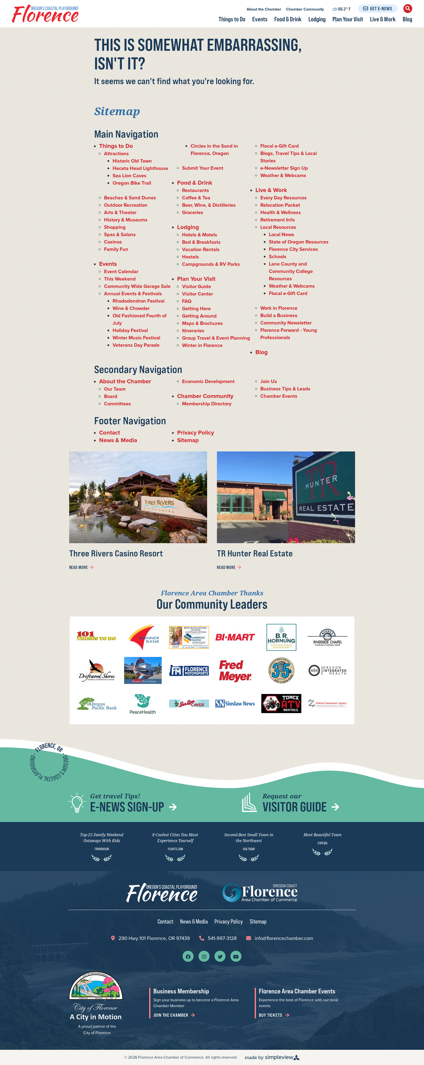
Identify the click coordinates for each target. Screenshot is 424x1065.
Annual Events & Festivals (133, 293)
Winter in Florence (202, 345)
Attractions (116, 153)
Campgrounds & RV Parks (211, 264)
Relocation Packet (280, 205)
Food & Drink (288, 19)
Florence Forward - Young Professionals (288, 333)
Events (259, 19)
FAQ (186, 301)
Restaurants (195, 190)
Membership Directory (206, 403)
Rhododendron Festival (138, 301)
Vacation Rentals (201, 249)
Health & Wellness (280, 212)
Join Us (268, 381)
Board (110, 396)
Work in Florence (278, 308)
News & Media (118, 440)
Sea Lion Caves (129, 175)
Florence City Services (293, 249)
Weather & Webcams (283, 175)
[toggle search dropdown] (407, 8)
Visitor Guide (196, 286)
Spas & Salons (120, 234)
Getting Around (199, 316)
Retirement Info (277, 219)
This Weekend (120, 278)
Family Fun (116, 249)
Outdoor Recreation (125, 205)
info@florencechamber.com (284, 938)
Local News (281, 234)
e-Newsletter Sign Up (284, 168)
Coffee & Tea (196, 197)
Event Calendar (121, 271)
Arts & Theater (120, 212)
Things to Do (232, 19)
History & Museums (125, 219)
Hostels (190, 256)
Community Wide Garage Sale (137, 286)
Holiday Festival (130, 330)
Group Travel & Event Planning (216, 338)
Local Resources (278, 227)
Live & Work (383, 19)
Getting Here (196, 308)
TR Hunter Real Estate (255, 553)
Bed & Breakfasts (201, 242)
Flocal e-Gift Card (279, 146)
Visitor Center (197, 293)
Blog (407, 19)
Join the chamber (171, 1015)
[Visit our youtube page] (236, 956)
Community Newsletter (286, 322)
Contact (109, 432)
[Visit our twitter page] (220, 956)
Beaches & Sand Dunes (130, 197)
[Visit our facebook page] (188, 956)
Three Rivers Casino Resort (116, 553)
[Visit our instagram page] (204, 956)
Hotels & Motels (199, 234)
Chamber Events (278, 396)
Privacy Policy (195, 432)
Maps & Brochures (202, 323)
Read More (78, 567)
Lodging (317, 19)
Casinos (113, 241)
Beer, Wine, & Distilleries (209, 205)
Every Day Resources (283, 197)
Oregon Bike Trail (132, 183)
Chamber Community (305, 9)
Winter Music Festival (136, 337)
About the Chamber (264, 9)
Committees (117, 403)
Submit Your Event (202, 168)
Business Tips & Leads (285, 388)
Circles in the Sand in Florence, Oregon (214, 149)
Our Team (115, 389)
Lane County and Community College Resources (291, 271)
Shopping (115, 227)
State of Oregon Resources (299, 241)
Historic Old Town (132, 161)
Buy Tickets (271, 1015)
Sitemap (188, 440)
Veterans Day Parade (136, 345)
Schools (277, 256)
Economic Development (208, 381)
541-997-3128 (222, 938)
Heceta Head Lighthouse (140, 168)
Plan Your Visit (347, 19)
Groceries (192, 212)
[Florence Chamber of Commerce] (45, 13)
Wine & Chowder (131, 308)
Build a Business (278, 315)
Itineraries (193, 330)
